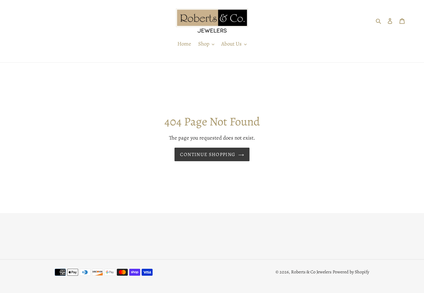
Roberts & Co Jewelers (311, 272)
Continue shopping (207, 154)
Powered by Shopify (351, 272)
